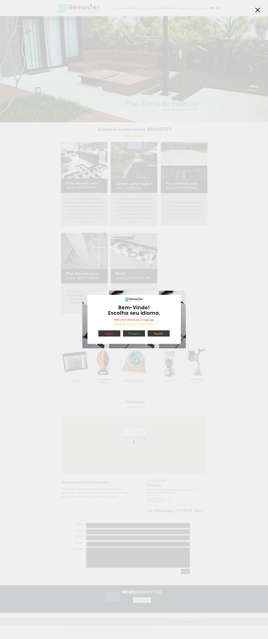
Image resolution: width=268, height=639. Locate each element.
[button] (257, 10)
